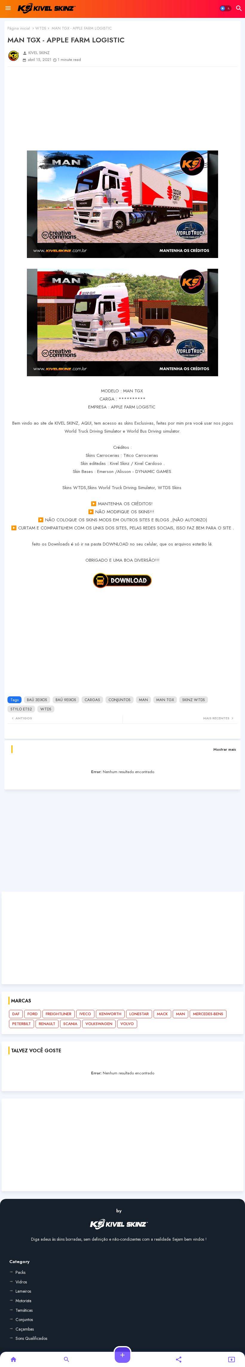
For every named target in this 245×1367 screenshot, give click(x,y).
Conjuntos (24, 1320)
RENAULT (47, 1024)
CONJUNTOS (119, 700)
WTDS (40, 28)
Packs (20, 1272)
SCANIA (70, 1024)
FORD (32, 1014)
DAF (15, 1014)
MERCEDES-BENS (208, 1014)
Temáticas (24, 1310)
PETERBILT (21, 1024)
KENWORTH (110, 1014)
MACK (162, 1014)
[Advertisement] (122, 108)
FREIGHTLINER (58, 1014)
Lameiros (23, 1291)
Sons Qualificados (31, 1338)
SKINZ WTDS (193, 700)
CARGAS (92, 700)
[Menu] (8, 8)
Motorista (23, 1301)
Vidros (21, 1282)
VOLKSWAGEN (98, 1024)
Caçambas (25, 1329)
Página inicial (18, 28)
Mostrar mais (224, 749)
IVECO (85, 1014)
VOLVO (127, 1024)
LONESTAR (139, 1014)
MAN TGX (165, 700)
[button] (226, 8)
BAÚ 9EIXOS (66, 700)
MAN (143, 700)
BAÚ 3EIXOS (37, 700)
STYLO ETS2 (21, 709)
